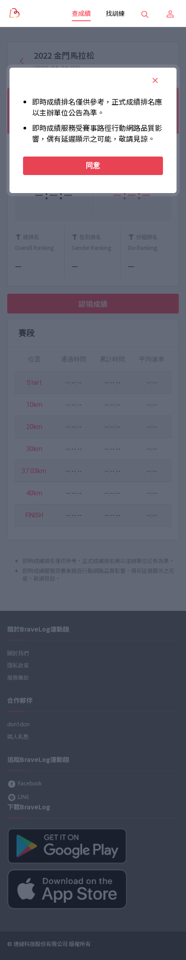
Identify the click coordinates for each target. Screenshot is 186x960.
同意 (93, 165)
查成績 (81, 13)
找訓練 (115, 13)
